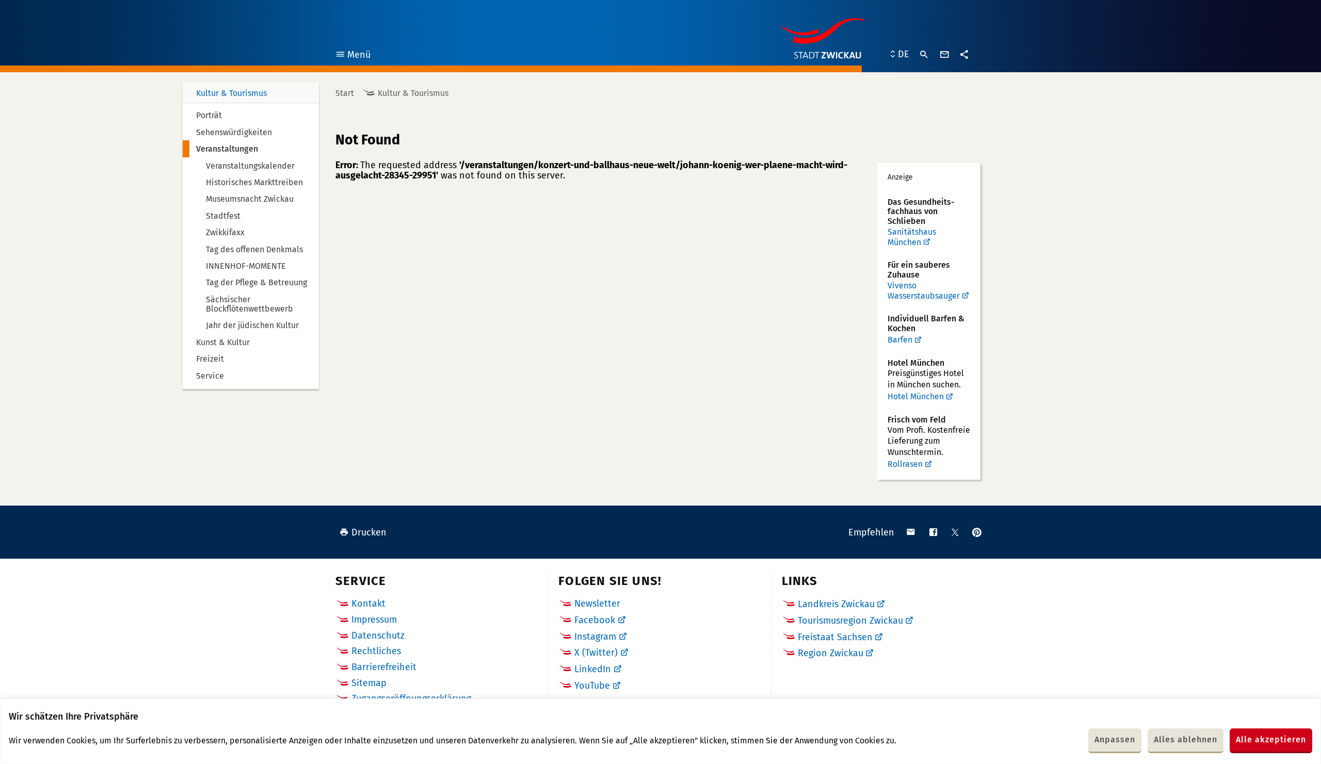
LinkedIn (592, 669)
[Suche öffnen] (924, 54)
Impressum (374, 619)
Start (344, 93)
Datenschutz (378, 635)
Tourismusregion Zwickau (850, 620)
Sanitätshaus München (912, 237)
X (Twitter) (596, 652)
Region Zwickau (830, 653)
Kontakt (368, 603)
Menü (352, 56)
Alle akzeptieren (1271, 739)
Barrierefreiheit (383, 667)
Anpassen (1114, 739)
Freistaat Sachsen (835, 637)
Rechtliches (376, 651)
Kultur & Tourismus (231, 93)
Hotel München (916, 396)
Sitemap (368, 683)
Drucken (368, 532)
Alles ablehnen (1185, 739)
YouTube (592, 685)
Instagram (595, 636)
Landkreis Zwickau (836, 604)
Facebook (594, 620)
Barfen (900, 340)
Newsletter (597, 603)
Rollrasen (905, 464)
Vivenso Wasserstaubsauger (924, 290)
